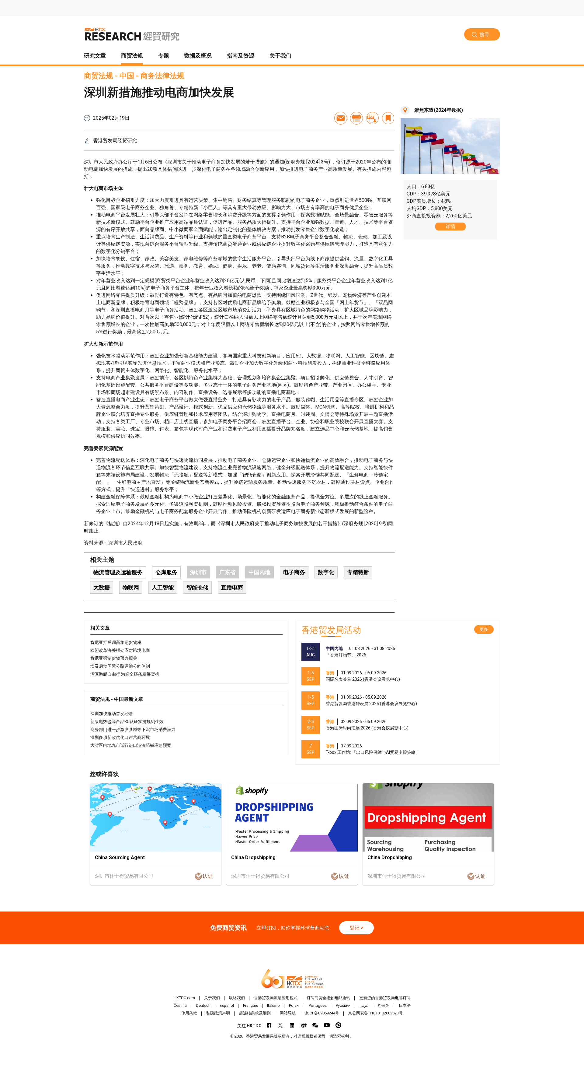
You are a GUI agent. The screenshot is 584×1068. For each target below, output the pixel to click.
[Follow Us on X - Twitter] (280, 1025)
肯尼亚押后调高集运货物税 (115, 642)
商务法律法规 (162, 76)
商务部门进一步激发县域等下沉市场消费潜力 (133, 729)
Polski (294, 1005)
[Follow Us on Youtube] (327, 1025)
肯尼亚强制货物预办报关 (113, 658)
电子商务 (294, 572)
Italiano (273, 1005)
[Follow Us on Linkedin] (292, 1025)
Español (227, 1005)
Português (318, 1005)
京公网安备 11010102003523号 (375, 1013)
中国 (127, 76)
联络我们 (237, 998)
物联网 (131, 587)
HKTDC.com (184, 998)
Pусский (343, 1005)
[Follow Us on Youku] (338, 1025)
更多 (484, 629)
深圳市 (198, 572)
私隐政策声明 (218, 1013)
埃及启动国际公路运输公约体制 (120, 666)
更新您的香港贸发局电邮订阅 (385, 998)
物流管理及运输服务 (118, 572)
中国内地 (259, 572)
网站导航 (288, 1013)
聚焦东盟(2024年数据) (438, 110)
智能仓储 (197, 587)
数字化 (326, 572)
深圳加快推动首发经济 (111, 713)
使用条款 (189, 1013)
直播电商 (232, 587)
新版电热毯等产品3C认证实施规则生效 (127, 721)
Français (250, 1005)
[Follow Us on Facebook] (269, 1025)
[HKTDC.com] (292, 979)
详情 (450, 226)
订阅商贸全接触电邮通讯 (328, 998)
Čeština (180, 1005)
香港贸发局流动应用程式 (275, 998)
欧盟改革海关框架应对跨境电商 (120, 650)
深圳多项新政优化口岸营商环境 (120, 737)
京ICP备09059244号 (322, 1013)
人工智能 (163, 587)
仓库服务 (166, 572)
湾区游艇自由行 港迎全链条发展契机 (124, 674)
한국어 (384, 1005)
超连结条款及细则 (255, 1013)
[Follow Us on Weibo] (304, 1025)
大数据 (101, 587)
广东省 (227, 572)
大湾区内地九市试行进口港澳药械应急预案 (130, 745)
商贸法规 (98, 76)
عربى (364, 1005)
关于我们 (212, 998)
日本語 (405, 1005)
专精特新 (358, 572)
